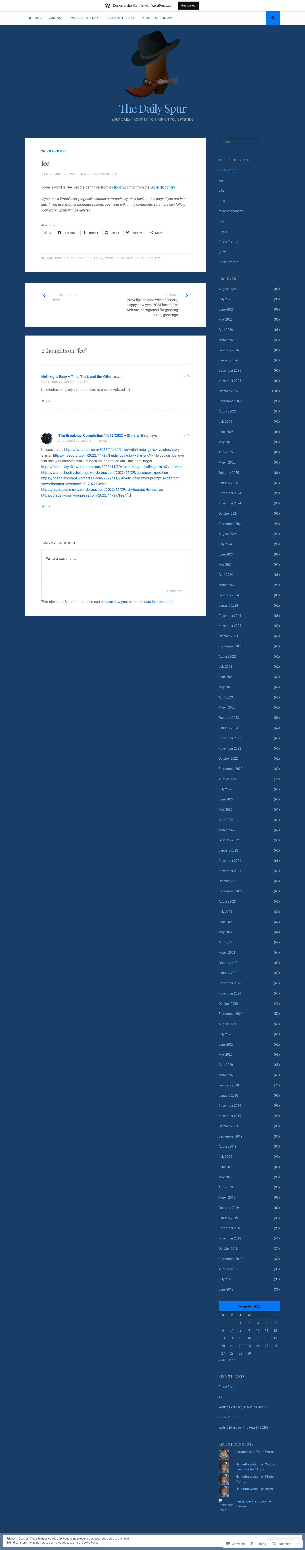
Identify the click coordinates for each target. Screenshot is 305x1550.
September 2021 (230, 891)
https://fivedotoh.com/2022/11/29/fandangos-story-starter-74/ (103, 455)
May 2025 (225, 442)
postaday (95, 258)
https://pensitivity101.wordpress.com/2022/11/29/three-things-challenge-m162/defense (112, 467)
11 (266, 1330)
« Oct (222, 1360)
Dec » (231, 1360)
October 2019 (228, 1126)
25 (266, 1346)
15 (240, 1338)
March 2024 (227, 585)
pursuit (223, 221)
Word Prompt (54, 151)
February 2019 (229, 1208)
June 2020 (226, 1044)
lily (220, 1397)
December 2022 (230, 738)
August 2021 (228, 901)
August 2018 (228, 1269)
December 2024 (230, 493)
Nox (87, 174)
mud (222, 201)
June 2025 (226, 432)
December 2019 (230, 1105)
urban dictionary (162, 187)
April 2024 (226, 574)
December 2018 (230, 1228)
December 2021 (230, 860)
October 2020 (228, 1003)
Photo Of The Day (120, 17)
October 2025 (228, 391)
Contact (56, 17)
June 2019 (226, 1167)
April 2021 (226, 942)
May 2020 (225, 1054)
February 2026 (229, 350)
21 (232, 1346)
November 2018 (230, 1238)
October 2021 (228, 881)
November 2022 (230, 748)
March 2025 (227, 462)
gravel (223, 252)
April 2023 (226, 697)
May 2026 (225, 319)
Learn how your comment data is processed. (138, 602)
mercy (223, 231)
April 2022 (226, 820)
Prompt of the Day (157, 17)
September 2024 (230, 524)
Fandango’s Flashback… (252, 1501)
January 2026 (228, 360)
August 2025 (228, 411)
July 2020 (225, 1034)
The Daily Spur (152, 108)
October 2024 (228, 513)
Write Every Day (148, 258)
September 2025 (230, 401)
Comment (174, 591)
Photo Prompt (228, 170)
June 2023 (226, 677)
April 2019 (226, 1187)
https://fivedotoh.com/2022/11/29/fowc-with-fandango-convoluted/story (122, 450)
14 (232, 1338)
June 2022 (226, 799)
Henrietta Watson (248, 1464)
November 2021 (230, 871)
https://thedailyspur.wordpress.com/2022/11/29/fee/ (83, 495)
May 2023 (225, 687)
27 (223, 1353)
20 (223, 1346)
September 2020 (230, 1013)
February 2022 (229, 840)
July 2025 (225, 421)
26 (275, 1346)
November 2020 (230, 993)
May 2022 (225, 809)
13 (223, 1338)
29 (240, 1353)
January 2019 (228, 1218)
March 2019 (227, 1197)
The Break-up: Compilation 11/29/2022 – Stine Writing (103, 435)
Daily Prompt (75, 258)
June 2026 (226, 309)
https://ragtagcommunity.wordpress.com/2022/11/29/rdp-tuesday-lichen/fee (102, 489)
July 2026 (225, 299)
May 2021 (225, 932)
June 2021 (226, 922)
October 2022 (228, 758)
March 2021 (227, 952)
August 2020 (228, 1024)
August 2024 (228, 534)
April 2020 (226, 1065)
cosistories (243, 1452)
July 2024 (225, 544)
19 (275, 1338)
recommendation (231, 211)
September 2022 (230, 769)
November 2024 (230, 503)
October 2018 (228, 1248)
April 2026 (226, 330)
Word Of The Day (84, 17)
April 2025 (226, 452)
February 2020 (229, 1085)
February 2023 (229, 717)
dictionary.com (120, 187)
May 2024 (225, 564)
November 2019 (230, 1116)
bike (221, 190)
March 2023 (227, 707)
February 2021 (229, 963)
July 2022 (225, 789)
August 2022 (228, 779)
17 (258, 1338)
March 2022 (227, 830)
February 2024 (229, 595)
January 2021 (228, 973)
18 (266, 1338)
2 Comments (108, 174)
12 (275, 1330)
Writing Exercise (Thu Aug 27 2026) (243, 1427)
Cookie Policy (90, 1542)
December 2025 (230, 370)
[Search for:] (239, 142)
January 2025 (228, 483)
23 (249, 1346)
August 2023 (228, 656)
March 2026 (227, 340)
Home (37, 17)
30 (249, 1353)
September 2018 (230, 1259)
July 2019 (225, 1156)
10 (258, 1330)
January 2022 (228, 850)
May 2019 (225, 1177)
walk (222, 180)
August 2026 (228, 289)
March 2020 (227, 1075)
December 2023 (230, 616)
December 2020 (230, 983)
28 (232, 1353)
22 (240, 1346)
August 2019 (228, 1146)
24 (258, 1346)
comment (243, 1506)
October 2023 (228, 636)
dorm (269, 1489)
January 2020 (228, 1095)
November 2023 (230, 626)
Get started (188, 5)
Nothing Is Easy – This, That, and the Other (77, 377)
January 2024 (228, 605)
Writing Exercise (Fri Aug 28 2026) (242, 1407)
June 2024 (226, 554)
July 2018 (225, 1279)
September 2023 (230, 646)
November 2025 (230, 381)
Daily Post (54, 258)
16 (249, 1338)
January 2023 (228, 728)
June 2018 (226, 1289)
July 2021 (225, 912)
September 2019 (230, 1136)
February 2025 (229, 473)
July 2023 (225, 666)
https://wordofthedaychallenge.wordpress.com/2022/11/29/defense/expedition (104, 472)
